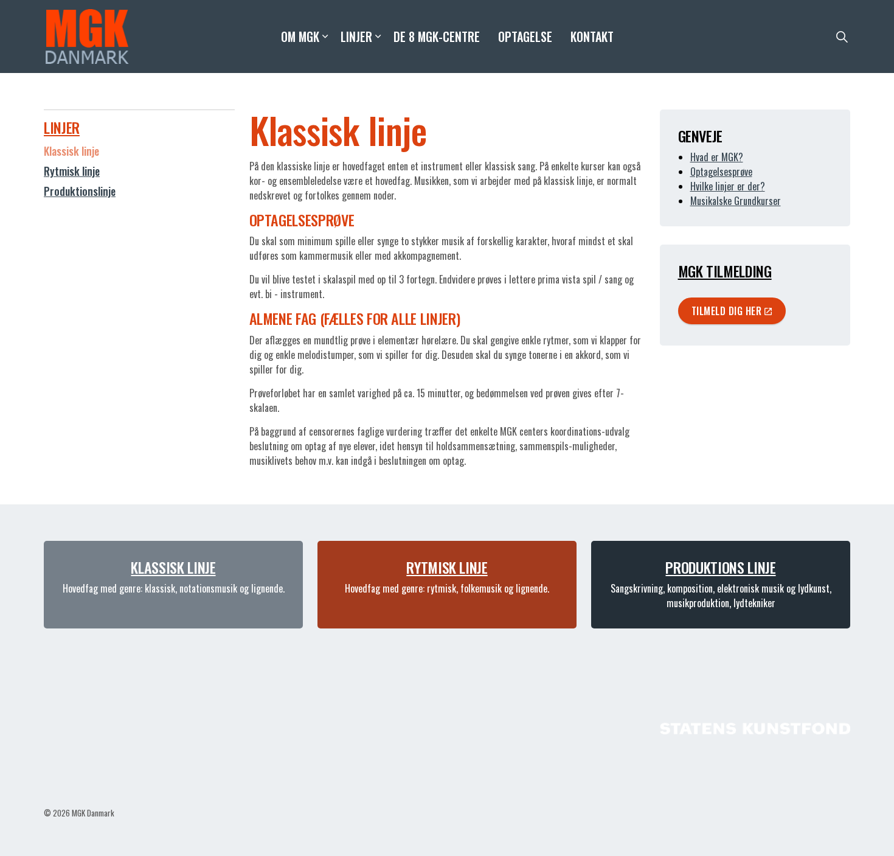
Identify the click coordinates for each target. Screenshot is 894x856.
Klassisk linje (71, 151)
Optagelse (525, 36)
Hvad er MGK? (716, 157)
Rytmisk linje (72, 171)
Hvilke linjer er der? (727, 186)
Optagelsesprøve (721, 171)
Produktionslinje (80, 191)
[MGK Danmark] (87, 36)
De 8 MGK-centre (436, 36)
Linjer (356, 36)
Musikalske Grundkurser (735, 200)
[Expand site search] (841, 36)
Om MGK (300, 36)
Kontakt (592, 36)
